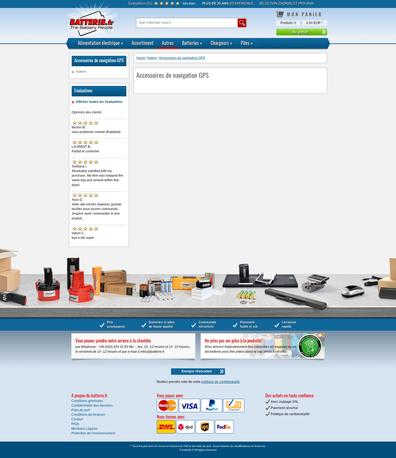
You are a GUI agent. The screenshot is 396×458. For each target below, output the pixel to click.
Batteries (192, 42)
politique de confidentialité (220, 382)
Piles (247, 42)
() (140, 3)
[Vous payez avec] (168, 411)
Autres (168, 42)
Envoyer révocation (197, 371)
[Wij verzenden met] (195, 432)
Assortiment (143, 42)
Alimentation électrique (100, 42)
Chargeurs (221, 42)
